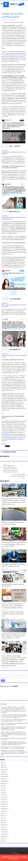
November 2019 (4, 804)
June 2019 (3, 815)
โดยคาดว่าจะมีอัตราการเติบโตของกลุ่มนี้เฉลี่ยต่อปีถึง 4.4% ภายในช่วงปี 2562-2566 (14, 58)
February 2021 (4, 769)
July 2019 (3, 813)
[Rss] (11, 853)
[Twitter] (13, 853)
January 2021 (4, 771)
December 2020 (4, 774)
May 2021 (3, 762)
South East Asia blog (9, 437)
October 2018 (4, 834)
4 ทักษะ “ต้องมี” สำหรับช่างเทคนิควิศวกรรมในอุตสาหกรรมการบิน (17, 475)
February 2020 (4, 797)
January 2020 (4, 799)
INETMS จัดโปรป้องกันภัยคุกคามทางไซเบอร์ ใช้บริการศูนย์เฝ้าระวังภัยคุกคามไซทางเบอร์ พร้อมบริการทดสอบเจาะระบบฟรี (13, 636)
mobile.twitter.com (6, 434)
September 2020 (5, 781)
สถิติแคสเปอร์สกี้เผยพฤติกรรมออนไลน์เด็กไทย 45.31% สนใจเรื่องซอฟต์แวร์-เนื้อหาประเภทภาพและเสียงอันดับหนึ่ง (14, 544)
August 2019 (4, 811)
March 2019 (3, 822)
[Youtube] (16, 853)
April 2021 (3, 765)
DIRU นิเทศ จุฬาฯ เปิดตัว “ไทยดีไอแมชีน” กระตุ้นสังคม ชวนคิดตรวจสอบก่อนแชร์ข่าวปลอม (13, 614)
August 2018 (4, 838)
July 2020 (3, 785)
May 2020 (3, 790)
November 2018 (4, 831)
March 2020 (3, 795)
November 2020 (4, 776)
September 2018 (5, 836)
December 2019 (4, 801)
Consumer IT (14, 19)
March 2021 (3, 767)
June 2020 (3, 788)
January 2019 (4, 827)
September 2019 (5, 808)
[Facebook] (12, 853)
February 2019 (4, 825)
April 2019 (3, 820)
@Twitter (21, 435)
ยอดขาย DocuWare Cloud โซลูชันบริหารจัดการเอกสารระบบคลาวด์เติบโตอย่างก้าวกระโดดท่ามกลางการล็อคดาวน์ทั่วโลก (13, 605)
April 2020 (3, 792)
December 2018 (4, 829)
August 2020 (4, 783)
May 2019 (3, 818)
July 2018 (3, 841)
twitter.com (6, 431)
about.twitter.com (8, 435)
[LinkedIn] (15, 853)
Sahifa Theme (4, 856)
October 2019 (4, 806)
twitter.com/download (18, 439)
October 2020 (4, 778)
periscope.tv (4, 440)
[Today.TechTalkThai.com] (14, 4)
